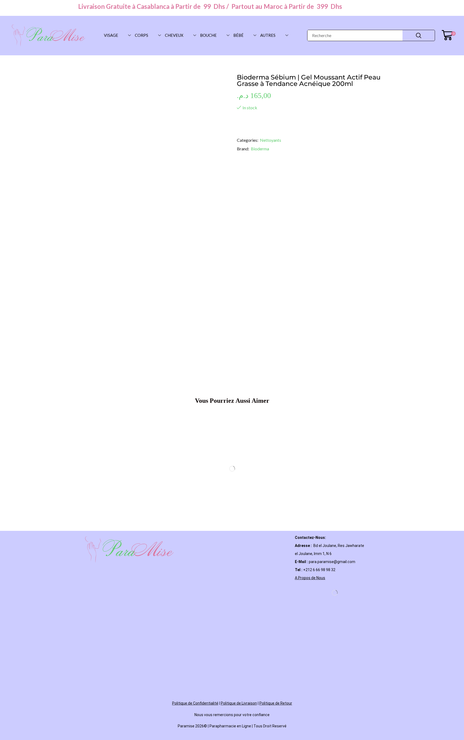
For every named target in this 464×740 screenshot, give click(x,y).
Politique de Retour (275, 703)
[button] (448, 35)
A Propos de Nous (310, 578)
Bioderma (260, 148)
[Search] (419, 35)
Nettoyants (270, 140)
